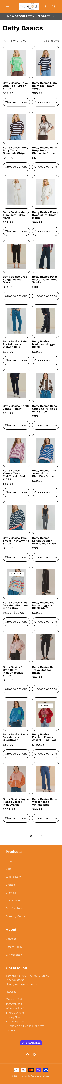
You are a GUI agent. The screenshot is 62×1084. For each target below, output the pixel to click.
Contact (11, 939)
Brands (10, 884)
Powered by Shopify (40, 1076)
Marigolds (25, 1076)
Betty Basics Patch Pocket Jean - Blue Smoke (45, 279)
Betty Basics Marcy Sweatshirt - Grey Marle (45, 215)
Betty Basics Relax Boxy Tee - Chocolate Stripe (45, 150)
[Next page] (41, 836)
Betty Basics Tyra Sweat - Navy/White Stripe (16, 541)
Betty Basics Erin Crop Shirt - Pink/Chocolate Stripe (14, 671)
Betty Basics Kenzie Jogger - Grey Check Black (44, 541)
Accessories (13, 900)
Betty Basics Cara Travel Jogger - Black (44, 670)
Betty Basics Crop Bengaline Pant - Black (15, 279)
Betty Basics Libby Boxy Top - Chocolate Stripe (15, 150)
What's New (13, 877)
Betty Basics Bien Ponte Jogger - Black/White (44, 605)
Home (9, 861)
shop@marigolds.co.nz (21, 984)
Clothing (11, 892)
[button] (7, 6)
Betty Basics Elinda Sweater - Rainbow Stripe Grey (16, 605)
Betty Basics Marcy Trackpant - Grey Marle (16, 215)
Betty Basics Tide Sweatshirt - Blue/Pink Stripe (44, 473)
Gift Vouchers (14, 908)
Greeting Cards (15, 916)
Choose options (16, 102)
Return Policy (14, 947)
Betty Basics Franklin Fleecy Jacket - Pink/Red (44, 737)
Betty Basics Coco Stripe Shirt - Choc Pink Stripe (44, 409)
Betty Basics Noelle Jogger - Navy (16, 407)
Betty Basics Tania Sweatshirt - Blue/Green (15, 737)
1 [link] (21, 835)
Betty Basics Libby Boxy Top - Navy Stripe (45, 86)
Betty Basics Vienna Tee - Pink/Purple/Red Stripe (14, 474)
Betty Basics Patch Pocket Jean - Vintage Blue (15, 344)
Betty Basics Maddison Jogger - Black (45, 344)
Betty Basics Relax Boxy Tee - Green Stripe (15, 86)
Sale (8, 869)
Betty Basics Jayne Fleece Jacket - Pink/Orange (16, 802)
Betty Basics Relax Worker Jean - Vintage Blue (45, 802)
